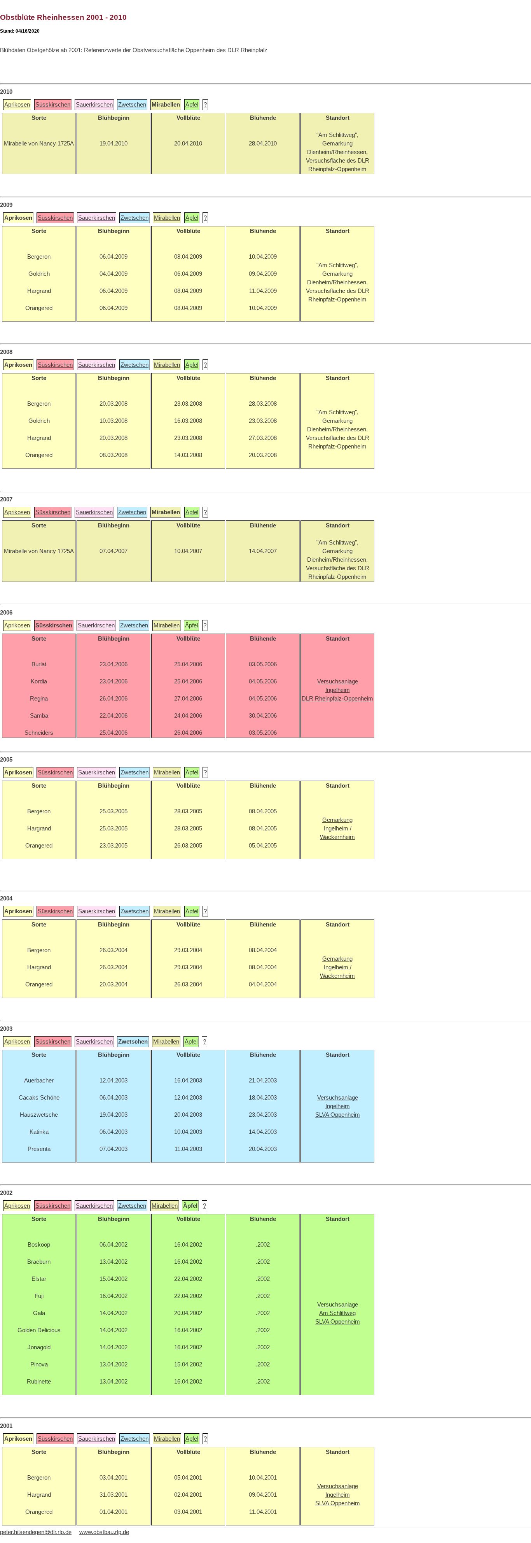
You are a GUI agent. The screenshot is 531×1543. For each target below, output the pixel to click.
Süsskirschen (52, 105)
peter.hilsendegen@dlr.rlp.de (36, 1532)
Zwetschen (132, 105)
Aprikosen (17, 105)
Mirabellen (167, 218)
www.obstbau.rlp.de (104, 1532)
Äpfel (191, 105)
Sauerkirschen (94, 105)
